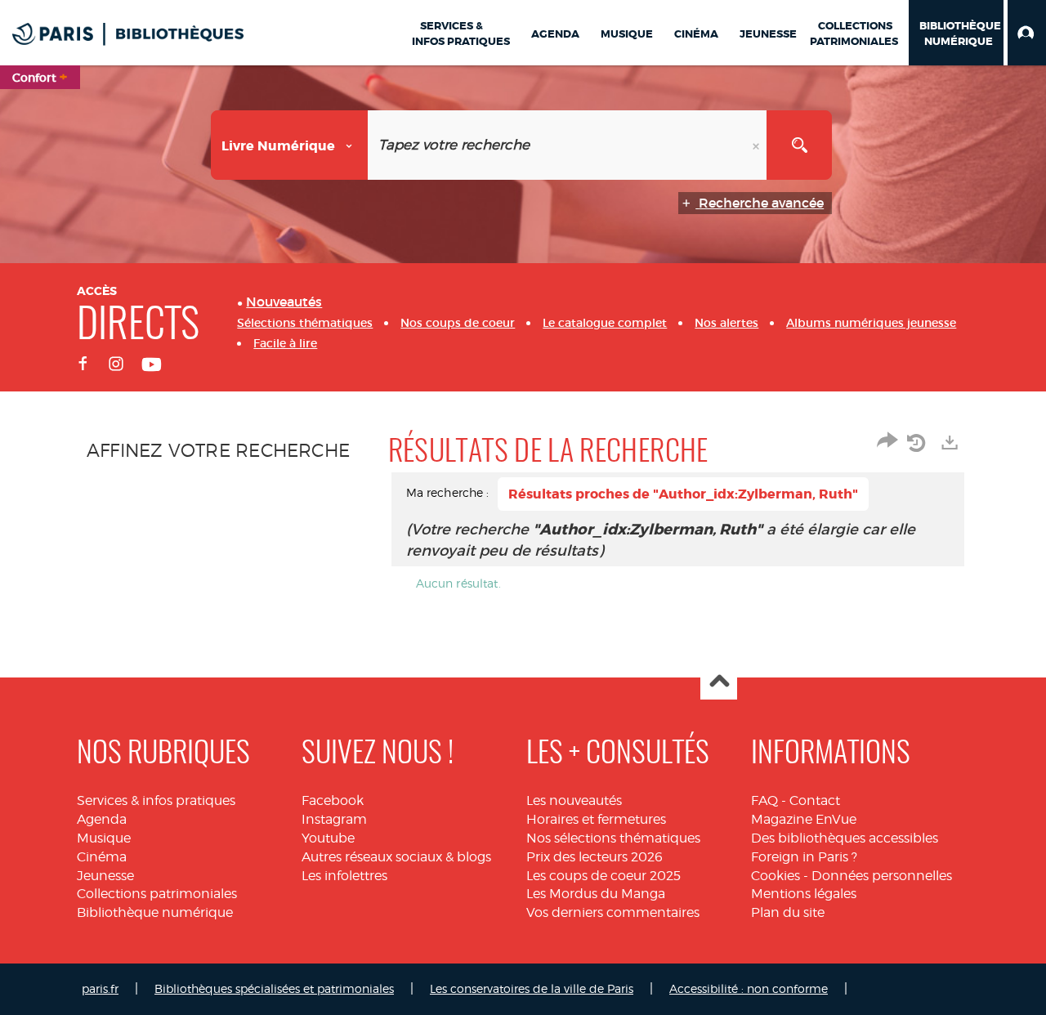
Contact (814, 800)
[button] (1027, 32)
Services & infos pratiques (156, 800)
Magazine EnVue (803, 819)
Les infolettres (344, 875)
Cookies (775, 875)
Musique (104, 838)
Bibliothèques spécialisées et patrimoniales (274, 988)
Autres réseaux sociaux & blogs (396, 857)
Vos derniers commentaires (613, 912)
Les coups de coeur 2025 (603, 875)
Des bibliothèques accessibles (844, 838)
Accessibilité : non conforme (748, 988)
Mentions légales (803, 893)
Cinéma (102, 857)
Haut (718, 682)
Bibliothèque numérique (155, 912)
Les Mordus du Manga (595, 893)
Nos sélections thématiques (613, 838)
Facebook (333, 800)
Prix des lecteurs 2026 (594, 857)
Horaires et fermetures (596, 819)
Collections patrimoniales (157, 893)
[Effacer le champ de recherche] (757, 145)
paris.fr (100, 988)
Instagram (334, 819)
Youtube (328, 838)
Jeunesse (105, 875)
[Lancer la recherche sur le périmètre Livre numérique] (799, 145)
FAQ (764, 800)
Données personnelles (881, 875)
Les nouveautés (574, 800)
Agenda (102, 819)
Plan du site (788, 912)
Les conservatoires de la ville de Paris (531, 988)
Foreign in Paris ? (804, 857)
